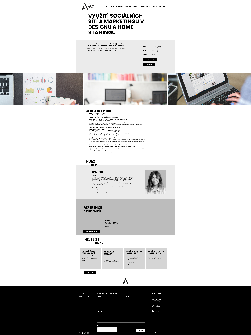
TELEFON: (127, 296)
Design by (158, 332)
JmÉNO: (99, 296)
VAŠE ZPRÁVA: (100, 311)
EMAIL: (98, 304)
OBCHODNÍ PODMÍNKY (85, 299)
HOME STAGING (83, 293)
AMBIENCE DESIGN (84, 296)
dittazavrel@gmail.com (101, 189)
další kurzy (149, 64)
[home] (88, 6)
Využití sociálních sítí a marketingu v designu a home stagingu (107, 192)
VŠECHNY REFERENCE (91, 231)
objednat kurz (150, 59)
